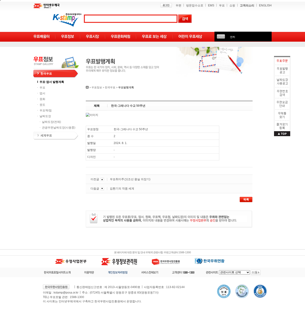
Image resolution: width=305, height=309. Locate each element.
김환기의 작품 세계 (122, 188)
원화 (42, 99)
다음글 (95, 188)
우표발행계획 (126, 87)
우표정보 (97, 87)
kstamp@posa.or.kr (66, 292)
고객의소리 (247, 5)
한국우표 (46, 73)
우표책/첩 (46, 110)
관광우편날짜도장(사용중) (58, 127)
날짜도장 (45, 116)
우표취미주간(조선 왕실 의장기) (130, 179)
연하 (232, 36)
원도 (42, 104)
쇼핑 (232, 5)
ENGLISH (265, 5)
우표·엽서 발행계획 (52, 82)
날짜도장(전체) (51, 122)
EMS (211, 5)
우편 (178, 5)
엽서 (42, 93)
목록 (246, 199)
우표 (222, 5)
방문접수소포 (194, 5)
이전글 (95, 179)
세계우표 (46, 135)
